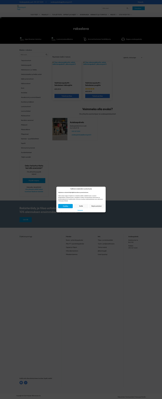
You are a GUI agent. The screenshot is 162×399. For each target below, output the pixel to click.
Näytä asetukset (96, 206)
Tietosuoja (80, 210)
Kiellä (81, 206)
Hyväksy (65, 206)
